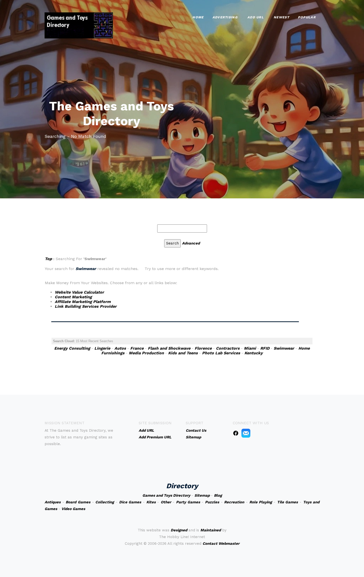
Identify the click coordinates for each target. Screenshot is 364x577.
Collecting (104, 502)
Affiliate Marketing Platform (83, 301)
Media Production (146, 353)
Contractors (228, 348)
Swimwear (284, 348)
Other (166, 502)
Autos (120, 348)
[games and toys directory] (79, 25)
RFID (264, 348)
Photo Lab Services (221, 353)
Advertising (224, 17)
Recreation (234, 502)
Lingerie (102, 348)
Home (198, 17)
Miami (250, 348)
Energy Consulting (72, 348)
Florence (203, 348)
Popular (307, 17)
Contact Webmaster (221, 543)
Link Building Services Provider (86, 306)
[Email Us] (246, 433)
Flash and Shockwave (169, 348)
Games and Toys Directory (166, 495)
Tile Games (287, 502)
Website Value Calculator (79, 292)
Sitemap (202, 495)
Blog (218, 495)
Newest (281, 17)
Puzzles (212, 502)
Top (48, 258)
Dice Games (130, 502)
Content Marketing (73, 297)
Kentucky (253, 353)
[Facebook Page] (236, 433)
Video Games (73, 509)
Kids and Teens (183, 353)
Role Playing (260, 502)
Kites (151, 502)
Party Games (188, 502)
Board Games (78, 502)
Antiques (53, 502)
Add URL (255, 17)
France (137, 348)
